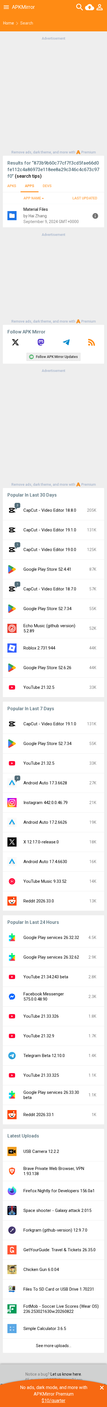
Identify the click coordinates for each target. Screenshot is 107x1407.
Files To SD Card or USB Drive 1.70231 (58, 1289)
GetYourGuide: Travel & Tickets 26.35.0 (59, 1249)
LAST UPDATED (84, 198)
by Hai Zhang (35, 216)
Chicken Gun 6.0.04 (41, 1269)
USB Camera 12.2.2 (41, 1151)
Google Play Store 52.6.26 (47, 667)
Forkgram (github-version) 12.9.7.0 (55, 1230)
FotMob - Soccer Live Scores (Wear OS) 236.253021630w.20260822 (61, 1309)
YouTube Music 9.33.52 (44, 881)
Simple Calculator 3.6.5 (44, 1328)
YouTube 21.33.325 (41, 1075)
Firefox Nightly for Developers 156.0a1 (59, 1190)
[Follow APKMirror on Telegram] (66, 344)
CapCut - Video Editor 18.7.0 (49, 589)
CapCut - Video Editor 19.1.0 (49, 530)
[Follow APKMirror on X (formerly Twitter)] (15, 344)
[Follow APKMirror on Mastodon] (40, 344)
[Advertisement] (53, 94)
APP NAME (32, 198)
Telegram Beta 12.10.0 (44, 1055)
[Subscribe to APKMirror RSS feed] (91, 344)
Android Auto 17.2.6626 (45, 822)
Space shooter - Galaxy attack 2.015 (57, 1210)
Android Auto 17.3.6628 (45, 783)
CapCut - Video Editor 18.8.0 (49, 510)
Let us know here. (66, 1374)
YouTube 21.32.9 (38, 1035)
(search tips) (28, 176)
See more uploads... (53, 1345)
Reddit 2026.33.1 (38, 1114)
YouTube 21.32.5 (38, 687)
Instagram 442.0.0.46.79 (45, 802)
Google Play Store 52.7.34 (47, 608)
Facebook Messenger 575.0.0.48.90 (43, 996)
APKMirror (23, 7)
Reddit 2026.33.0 (38, 901)
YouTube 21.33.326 (41, 1016)
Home (8, 23)
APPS (29, 186)
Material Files (35, 209)
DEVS (47, 186)
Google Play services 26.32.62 (51, 957)
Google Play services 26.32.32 (51, 937)
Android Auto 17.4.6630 (45, 861)
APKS (11, 186)
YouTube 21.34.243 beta (45, 976)
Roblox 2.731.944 (39, 648)
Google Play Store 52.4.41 (47, 569)
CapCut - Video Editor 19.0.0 (49, 549)
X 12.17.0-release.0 (41, 842)
